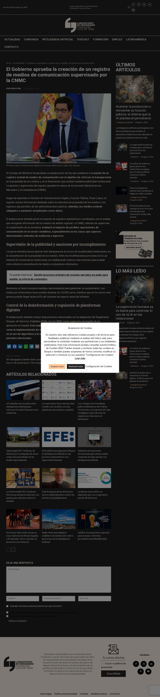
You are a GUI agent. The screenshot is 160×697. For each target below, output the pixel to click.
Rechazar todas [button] (76, 366)
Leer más (80, 358)
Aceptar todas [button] (57, 366)
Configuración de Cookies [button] (98, 366)
